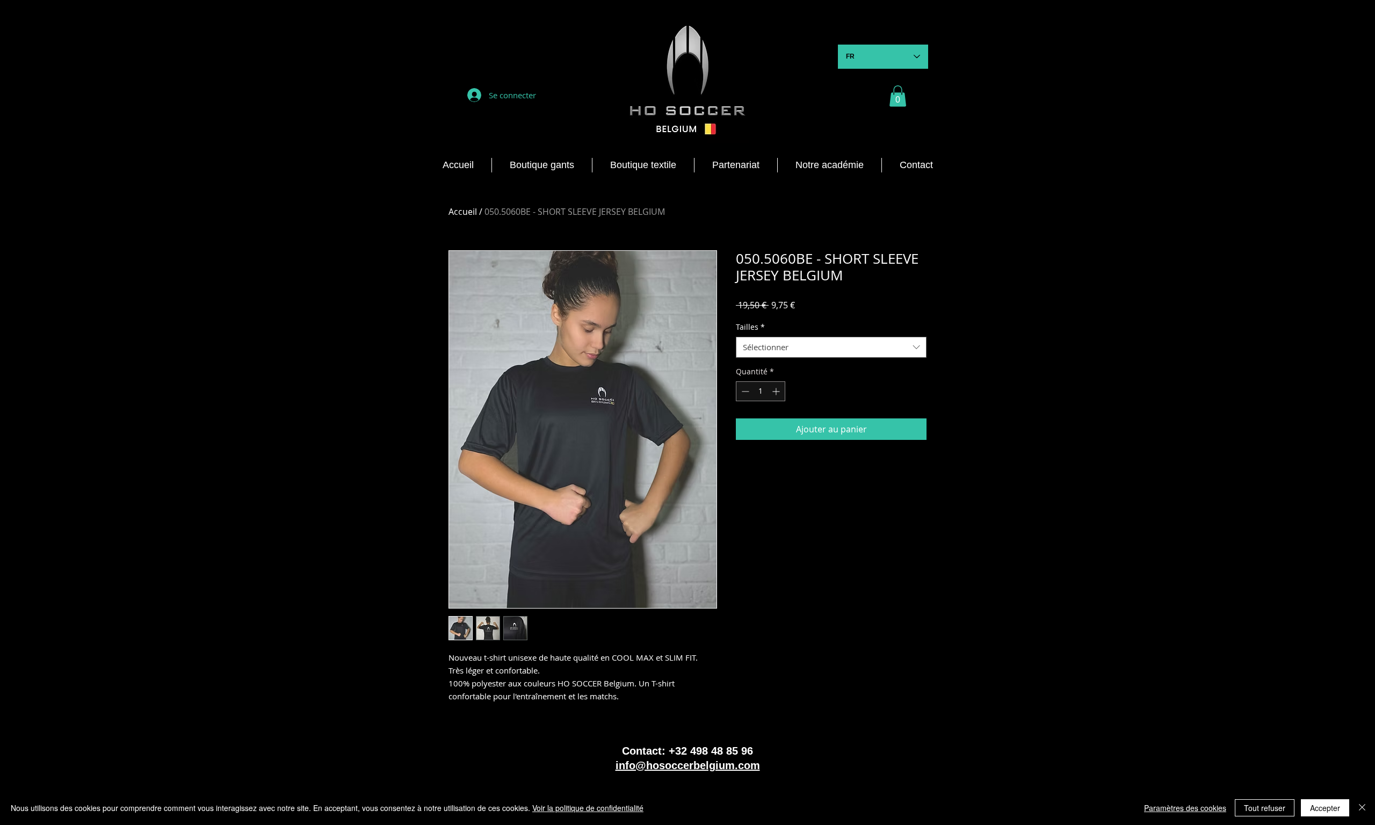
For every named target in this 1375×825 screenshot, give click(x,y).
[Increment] (777, 391)
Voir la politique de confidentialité (587, 807)
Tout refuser (1264, 807)
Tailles (750, 327)
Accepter (1325, 807)
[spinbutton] (760, 391)
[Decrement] (744, 391)
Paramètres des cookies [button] (1185, 807)
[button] (898, 95)
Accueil (462, 212)
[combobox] (831, 347)
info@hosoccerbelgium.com (688, 765)
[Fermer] (1362, 807)
